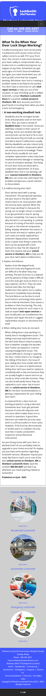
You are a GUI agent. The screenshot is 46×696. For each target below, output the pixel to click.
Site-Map (37, 676)
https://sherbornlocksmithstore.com (23, 660)
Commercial (32, 667)
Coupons (30, 670)
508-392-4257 (29, 28)
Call (24, 692)
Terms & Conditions (13, 676)
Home (10, 31)
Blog (20, 31)
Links (23, 679)
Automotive (8, 670)
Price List (27, 676)
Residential (20, 667)
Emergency (20, 670)
